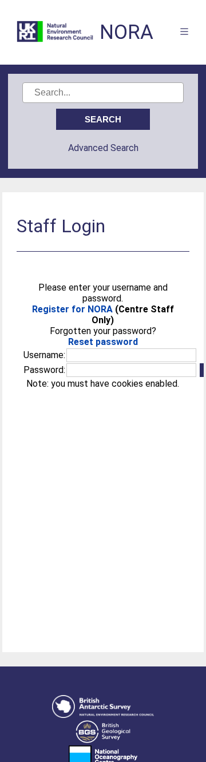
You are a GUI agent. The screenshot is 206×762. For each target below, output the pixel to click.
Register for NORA (72, 309)
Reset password (103, 341)
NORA (126, 32)
